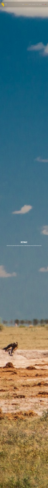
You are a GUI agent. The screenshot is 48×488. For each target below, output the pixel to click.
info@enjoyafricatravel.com (14, 0)
